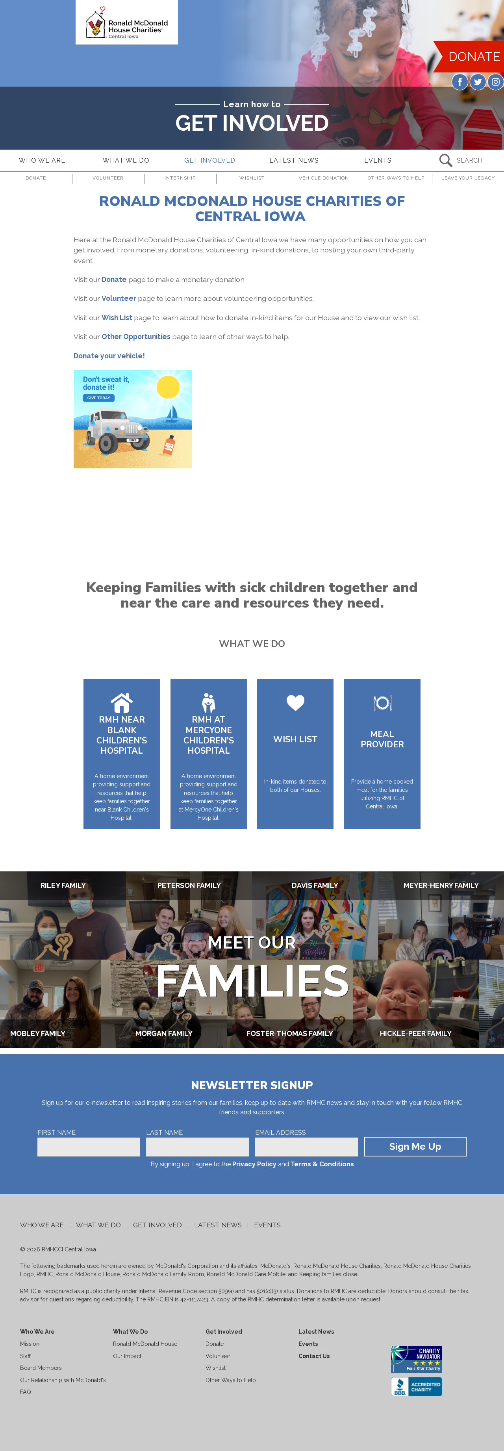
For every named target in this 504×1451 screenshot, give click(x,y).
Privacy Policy (254, 1164)
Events (267, 1225)
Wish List (117, 317)
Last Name (164, 1132)
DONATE (474, 56)
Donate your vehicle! (109, 356)
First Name (56, 1132)
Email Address (280, 1132)
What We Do (98, 1225)
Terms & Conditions (322, 1164)
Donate (115, 279)
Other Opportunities (136, 336)
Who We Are (42, 1225)
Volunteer (119, 298)
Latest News (218, 1225)
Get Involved (157, 1225)
